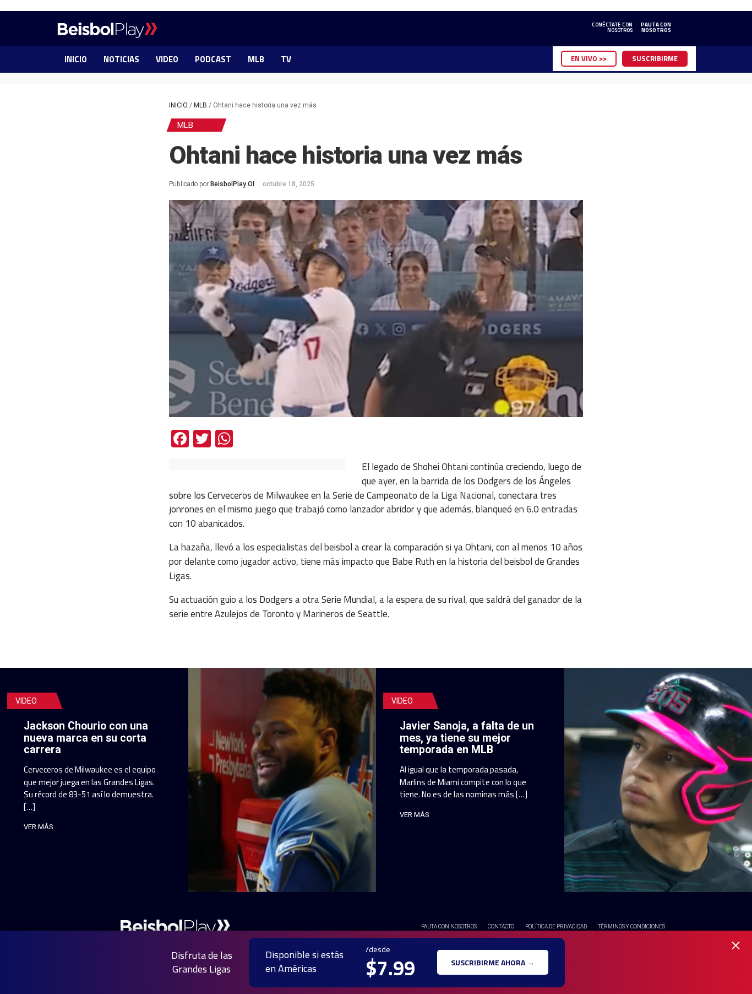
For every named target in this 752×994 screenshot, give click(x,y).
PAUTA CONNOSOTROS (656, 27)
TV (286, 59)
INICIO (75, 59)
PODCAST (213, 59)
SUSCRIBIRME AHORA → (493, 962)
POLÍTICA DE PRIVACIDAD (556, 926)
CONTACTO (501, 926)
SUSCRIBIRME (655, 58)
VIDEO (167, 59)
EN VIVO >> (589, 58)
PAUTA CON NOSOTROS (449, 926)
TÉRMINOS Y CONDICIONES (631, 926)
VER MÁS (38, 827)
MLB (256, 59)
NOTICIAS (121, 59)
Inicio (178, 105)
